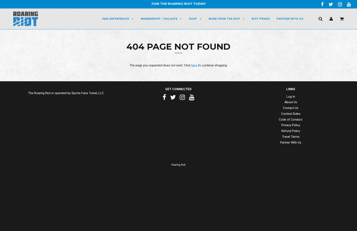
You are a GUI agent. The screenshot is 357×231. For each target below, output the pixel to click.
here (194, 65)
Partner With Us (290, 18)
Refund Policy (290, 131)
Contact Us (290, 108)
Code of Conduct (290, 119)
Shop (193, 18)
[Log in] (331, 18)
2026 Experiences (116, 18)
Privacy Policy (290, 125)
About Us (290, 102)
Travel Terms (291, 137)
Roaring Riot (178, 164)
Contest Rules (290, 114)
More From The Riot (225, 18)
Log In (291, 96)
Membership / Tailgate (159, 18)
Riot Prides (261, 18)
